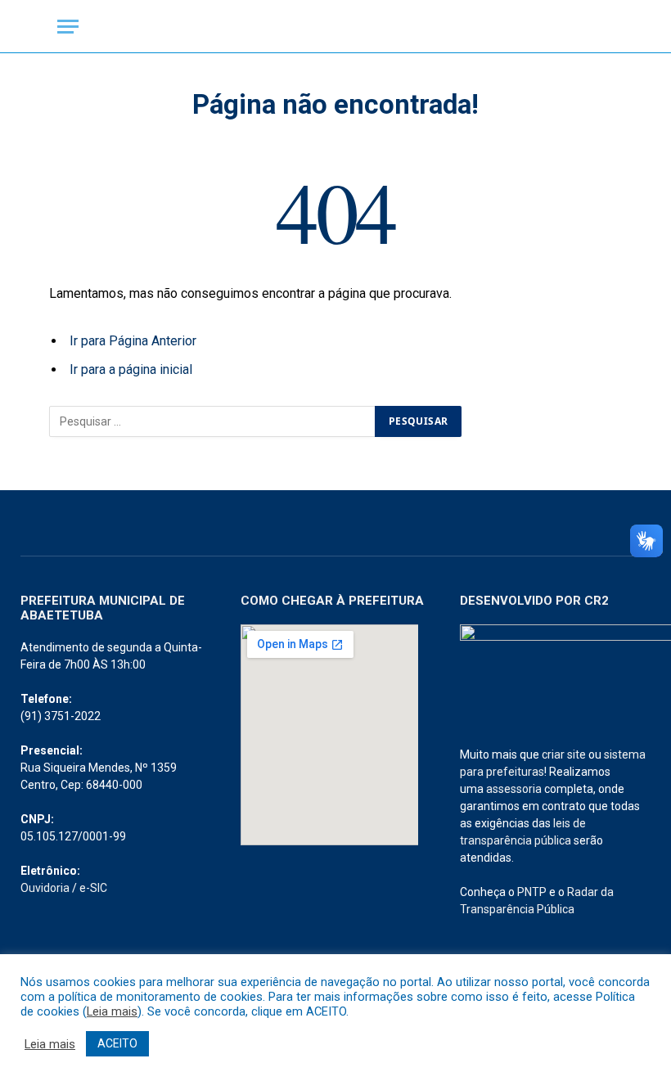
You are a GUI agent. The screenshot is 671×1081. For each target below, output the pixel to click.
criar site (564, 754)
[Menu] (68, 26)
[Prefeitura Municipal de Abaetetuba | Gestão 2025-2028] (335, 26)
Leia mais (112, 1011)
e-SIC (93, 887)
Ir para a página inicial (131, 369)
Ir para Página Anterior (133, 341)
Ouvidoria (45, 887)
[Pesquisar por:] (212, 421)
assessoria (514, 788)
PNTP (532, 892)
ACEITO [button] (117, 1043)
